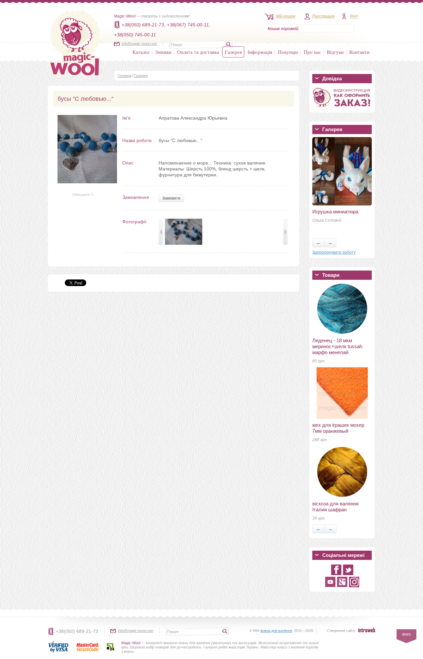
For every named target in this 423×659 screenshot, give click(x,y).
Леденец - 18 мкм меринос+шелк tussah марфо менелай (337, 346)
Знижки (163, 52)
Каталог (141, 52)
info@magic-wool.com (139, 44)
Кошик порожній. (283, 28)
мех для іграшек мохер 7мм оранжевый (338, 428)
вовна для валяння (276, 631)
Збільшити (81, 195)
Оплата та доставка (198, 52)
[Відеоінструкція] (342, 108)
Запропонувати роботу (334, 252)
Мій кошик (285, 16)
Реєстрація (323, 16)
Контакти (359, 52)
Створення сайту (341, 631)
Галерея (233, 52)
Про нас (312, 52)
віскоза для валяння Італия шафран (335, 506)
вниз (406, 634)
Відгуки (335, 52)
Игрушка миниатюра (335, 211)
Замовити (171, 198)
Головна (124, 76)
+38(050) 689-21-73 (77, 631)
